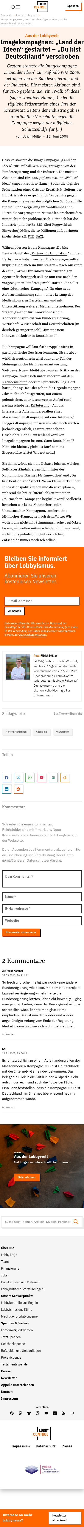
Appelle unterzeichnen (17, 1385)
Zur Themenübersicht (68, 713)
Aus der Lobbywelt (26, 15)
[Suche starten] (77, 1222)
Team (5, 1262)
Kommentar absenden (19, 932)
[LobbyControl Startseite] (39, 6)
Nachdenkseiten (15, 382)
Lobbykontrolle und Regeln (19, 1303)
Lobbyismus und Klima (16, 1310)
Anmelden (14, 611)
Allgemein (41, 731)
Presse (6, 1371)
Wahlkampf (62, 731)
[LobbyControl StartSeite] (42, 1434)
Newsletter (9, 1378)
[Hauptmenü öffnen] (20, 6)
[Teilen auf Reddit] (18, 789)
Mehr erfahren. (27, 1177)
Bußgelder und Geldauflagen (21, 1351)
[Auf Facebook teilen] (6, 777)
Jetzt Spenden (11, 1337)
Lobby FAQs (9, 1255)
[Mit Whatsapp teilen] (29, 777)
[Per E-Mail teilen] (53, 777)
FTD (31, 237)
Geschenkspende (13, 1344)
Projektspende (11, 1357)
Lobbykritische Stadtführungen (22, 1289)
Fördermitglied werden (17, 1330)
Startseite (6, 15)
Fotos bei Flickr (60, 1082)
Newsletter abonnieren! (59, 1518)
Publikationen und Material (20, 1282)
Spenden (73, 5)
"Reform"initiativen (16, 731)
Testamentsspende (14, 1364)
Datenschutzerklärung (32, 635)
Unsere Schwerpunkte (17, 1296)
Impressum (9, 1399)
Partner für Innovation (49, 253)
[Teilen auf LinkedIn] (6, 789)
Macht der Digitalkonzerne (19, 1316)
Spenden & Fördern (15, 1323)
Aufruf (58, 400)
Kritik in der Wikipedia (53, 1077)
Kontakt (6, 1392)
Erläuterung (40, 406)
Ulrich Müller (32, 136)
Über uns (7, 1248)
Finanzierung (10, 1268)
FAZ (39, 237)
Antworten (8, 1034)
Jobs (4, 1275)
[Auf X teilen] (18, 777)
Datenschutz (46, 1446)
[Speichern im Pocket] (41, 777)
